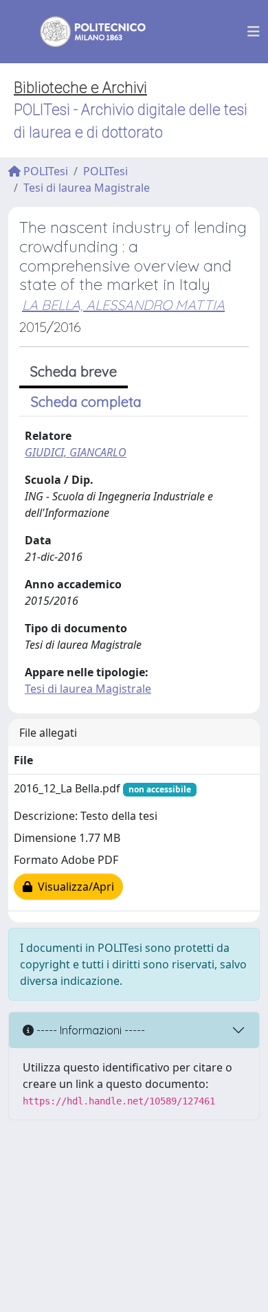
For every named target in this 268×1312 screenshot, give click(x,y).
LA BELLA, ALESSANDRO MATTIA (123, 304)
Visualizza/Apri (73, 886)
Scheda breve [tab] (73, 371)
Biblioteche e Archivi (80, 87)
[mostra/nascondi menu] (253, 31)
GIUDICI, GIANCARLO (75, 452)
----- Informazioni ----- (89, 1030)
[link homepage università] (83, 31)
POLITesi (44, 171)
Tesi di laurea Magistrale (86, 187)
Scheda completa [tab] (86, 401)
